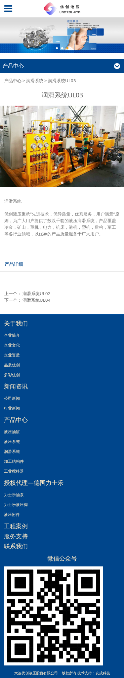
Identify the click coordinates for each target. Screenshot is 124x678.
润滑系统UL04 (36, 300)
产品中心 (12, 81)
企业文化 (12, 345)
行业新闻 (12, 408)
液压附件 (12, 514)
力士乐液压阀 (16, 504)
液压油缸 (12, 431)
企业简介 (12, 335)
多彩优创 (12, 374)
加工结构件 (14, 461)
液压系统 (12, 441)
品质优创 (12, 364)
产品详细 (14, 264)
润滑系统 (34, 81)
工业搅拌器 (14, 471)
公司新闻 (12, 398)
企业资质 (12, 354)
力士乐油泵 (14, 494)
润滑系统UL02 (36, 293)
